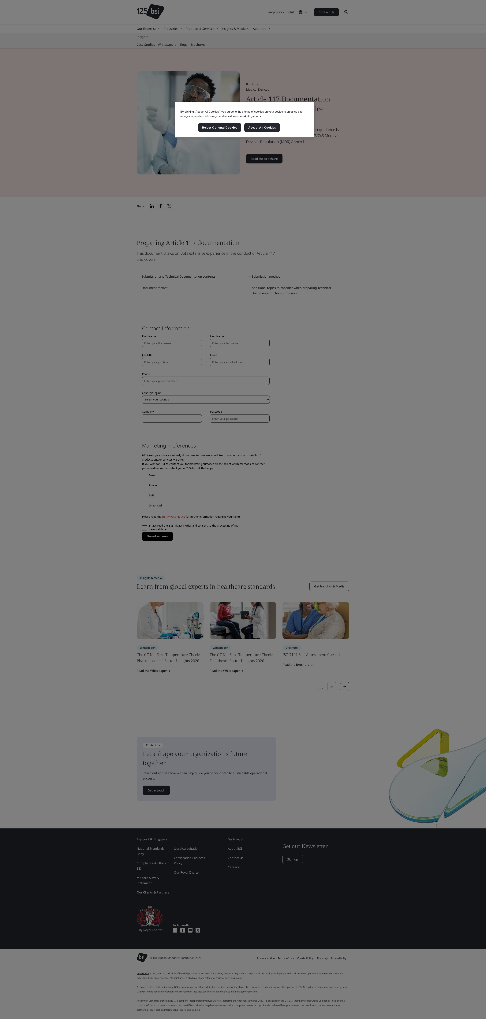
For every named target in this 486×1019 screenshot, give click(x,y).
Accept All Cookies (262, 127)
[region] (244, 120)
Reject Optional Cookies (219, 127)
